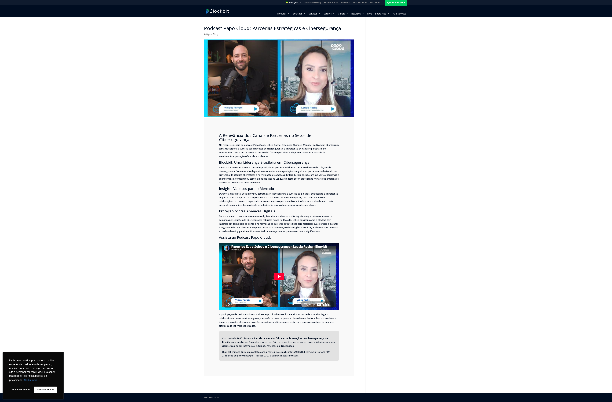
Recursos (356, 13)
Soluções (297, 13)
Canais (341, 13)
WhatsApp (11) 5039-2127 (255, 355)
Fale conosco (399, 13)
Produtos (282, 13)
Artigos (208, 34)
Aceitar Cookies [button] (45, 389)
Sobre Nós (380, 13)
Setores (328, 13)
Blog (369, 13)
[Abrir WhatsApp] (604, 394)
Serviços (313, 13)
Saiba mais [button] (30, 380)
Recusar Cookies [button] (21, 389)
